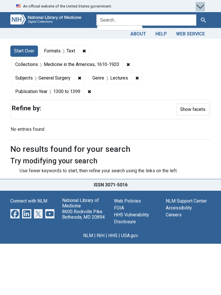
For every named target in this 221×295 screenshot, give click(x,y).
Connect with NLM (28, 201)
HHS (112, 235)
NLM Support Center (186, 201)
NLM (88, 235)
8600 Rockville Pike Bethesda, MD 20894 (83, 214)
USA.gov (129, 235)
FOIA (119, 208)
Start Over (24, 51)
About (138, 34)
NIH (100, 235)
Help (161, 34)
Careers (174, 215)
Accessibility (179, 208)
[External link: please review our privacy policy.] (15, 213)
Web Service (190, 34)
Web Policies (127, 201)
